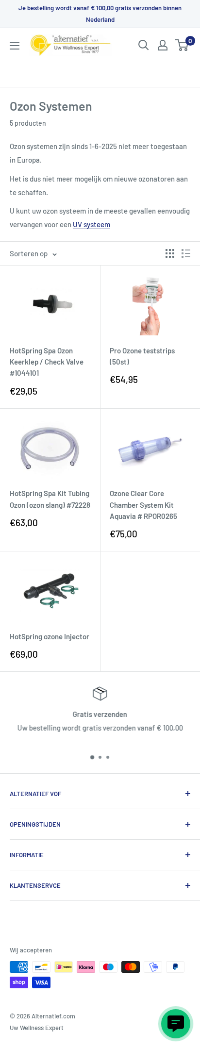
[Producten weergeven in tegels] (170, 253)
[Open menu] (14, 46)
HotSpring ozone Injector (49, 636)
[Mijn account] (162, 45)
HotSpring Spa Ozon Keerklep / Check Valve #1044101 (46, 362)
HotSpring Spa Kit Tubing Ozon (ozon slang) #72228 (50, 499)
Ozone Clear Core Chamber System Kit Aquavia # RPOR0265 (143, 504)
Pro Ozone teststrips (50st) (142, 356)
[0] (182, 45)
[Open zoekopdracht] (143, 45)
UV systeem (91, 224)
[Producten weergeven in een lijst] (186, 253)
